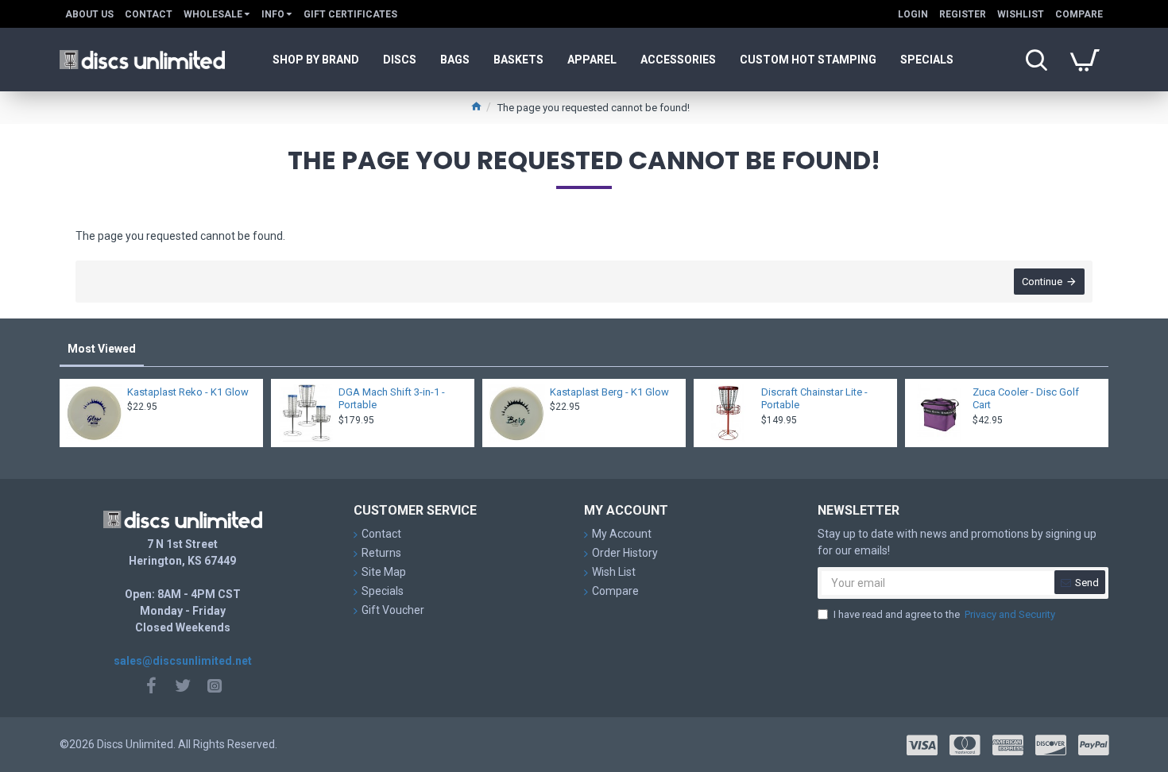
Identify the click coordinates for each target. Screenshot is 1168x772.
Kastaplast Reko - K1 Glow (188, 392)
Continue (1042, 282)
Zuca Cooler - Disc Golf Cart (1026, 398)
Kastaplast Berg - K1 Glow (609, 392)
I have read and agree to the (944, 614)
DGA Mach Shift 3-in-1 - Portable (391, 398)
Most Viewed (102, 348)
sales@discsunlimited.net (183, 660)
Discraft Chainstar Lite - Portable (814, 398)
